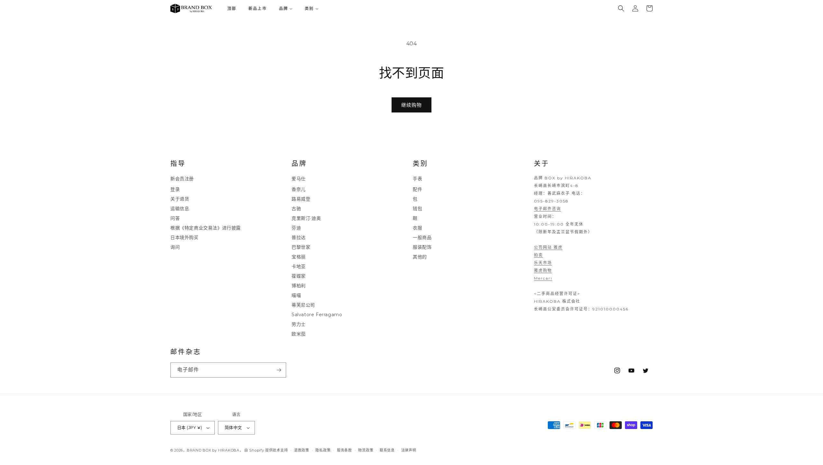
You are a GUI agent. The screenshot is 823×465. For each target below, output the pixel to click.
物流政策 (365, 450)
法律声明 (408, 450)
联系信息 (387, 450)
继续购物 (411, 105)
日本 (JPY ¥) (189, 427)
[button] (621, 8)
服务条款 (344, 450)
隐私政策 (322, 450)
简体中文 (233, 427)
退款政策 (301, 450)
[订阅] (279, 370)
